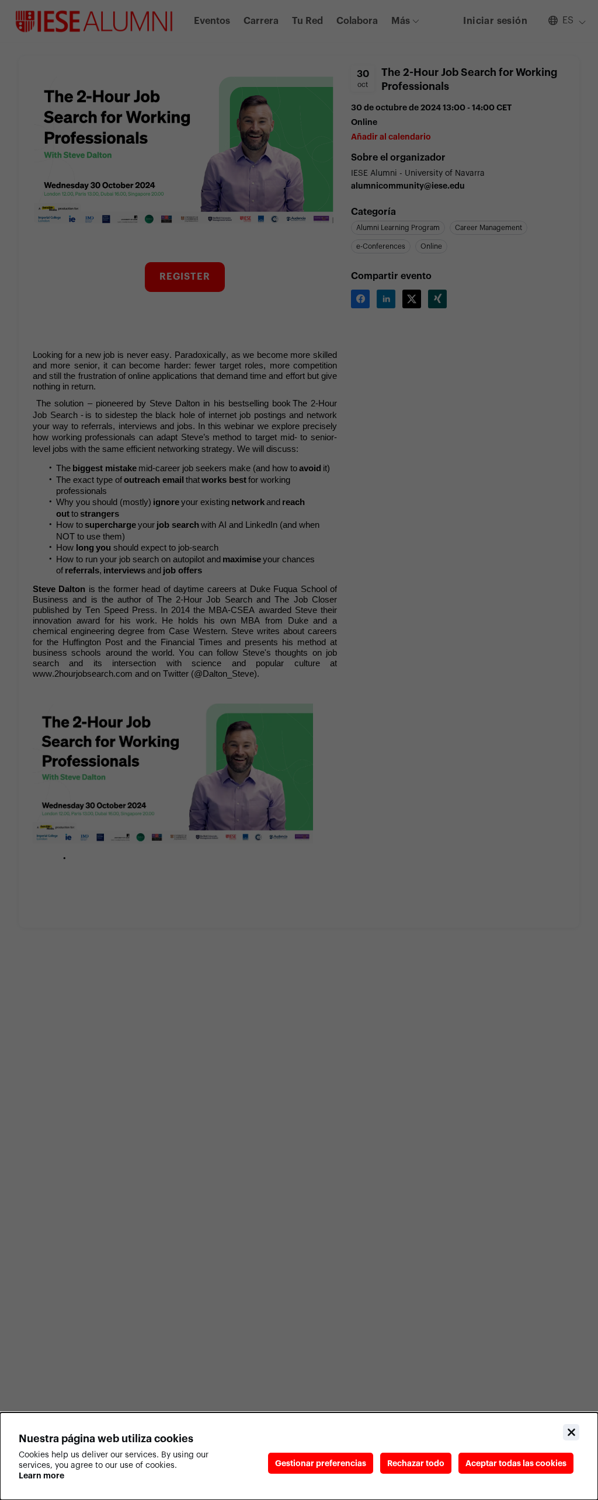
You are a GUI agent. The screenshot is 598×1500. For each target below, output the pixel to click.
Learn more (41, 1475)
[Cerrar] (571, 1432)
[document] (299, 1456)
